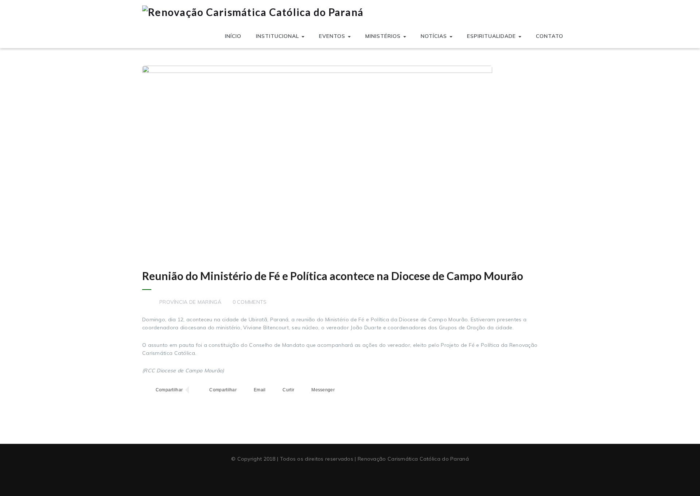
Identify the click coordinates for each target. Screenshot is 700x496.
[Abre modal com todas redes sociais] (343, 390)
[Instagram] (363, 477)
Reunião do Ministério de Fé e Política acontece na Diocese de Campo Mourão (332, 275)
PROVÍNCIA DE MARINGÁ (190, 302)
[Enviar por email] (252, 390)
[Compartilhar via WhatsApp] (216, 390)
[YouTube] (350, 477)
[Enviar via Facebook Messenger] (316, 390)
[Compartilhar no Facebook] (162, 390)
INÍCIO (233, 36)
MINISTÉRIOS (383, 36)
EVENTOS (333, 36)
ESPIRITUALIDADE (492, 36)
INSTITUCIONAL (278, 36)
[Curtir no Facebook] (281, 390)
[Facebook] (336, 477)
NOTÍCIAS (435, 36)
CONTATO (549, 36)
